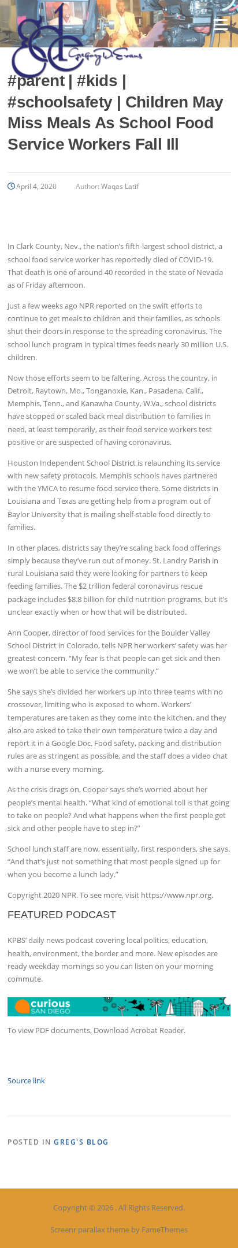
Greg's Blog (81, 1142)
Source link (26, 1080)
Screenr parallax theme (89, 1229)
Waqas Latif (120, 186)
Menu (220, 24)
